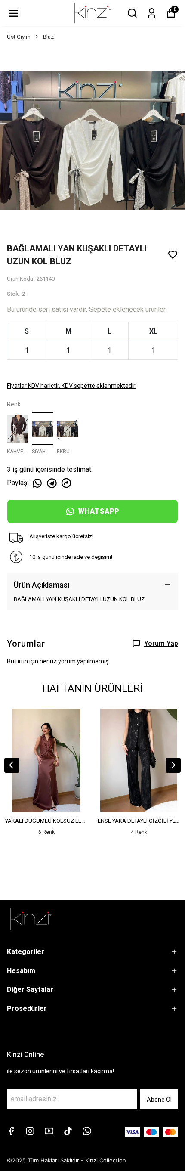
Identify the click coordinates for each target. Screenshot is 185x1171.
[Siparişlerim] (151, 13)
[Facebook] (11, 1131)
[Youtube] (49, 1131)
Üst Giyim (19, 37)
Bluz (48, 37)
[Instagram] (30, 1131)
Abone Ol (159, 1099)
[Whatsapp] (87, 1131)
